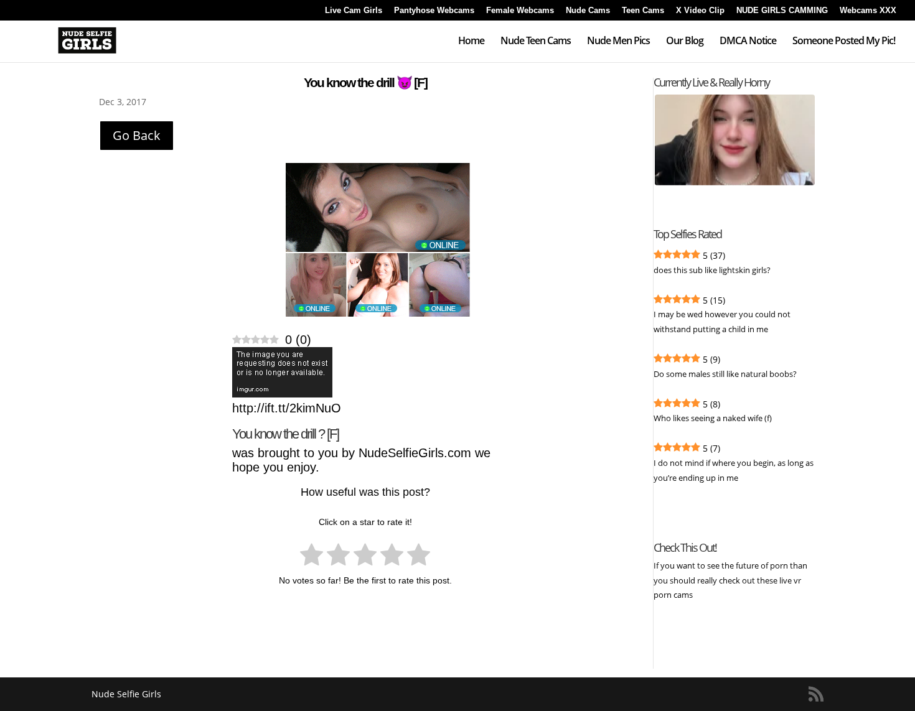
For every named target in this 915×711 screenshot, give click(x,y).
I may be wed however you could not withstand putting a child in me (722, 322)
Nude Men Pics (618, 41)
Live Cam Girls (353, 10)
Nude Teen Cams (535, 41)
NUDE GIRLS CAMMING (782, 10)
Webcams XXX (868, 10)
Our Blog (684, 41)
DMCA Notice (748, 41)
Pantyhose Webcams (434, 10)
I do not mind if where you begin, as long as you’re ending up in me (734, 470)
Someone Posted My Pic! (843, 41)
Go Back (137, 135)
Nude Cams (588, 10)
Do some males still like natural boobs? (725, 373)
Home (471, 41)
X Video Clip (700, 10)
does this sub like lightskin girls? (712, 270)
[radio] (311, 556)
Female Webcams (520, 10)
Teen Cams (643, 10)
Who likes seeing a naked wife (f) (713, 418)
